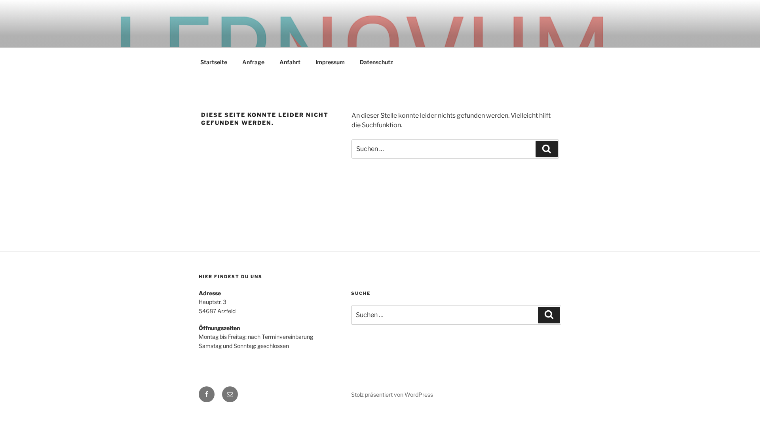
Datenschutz (376, 62)
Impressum (330, 62)
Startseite (213, 62)
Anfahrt (289, 62)
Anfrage (253, 62)
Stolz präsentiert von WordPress (392, 394)
